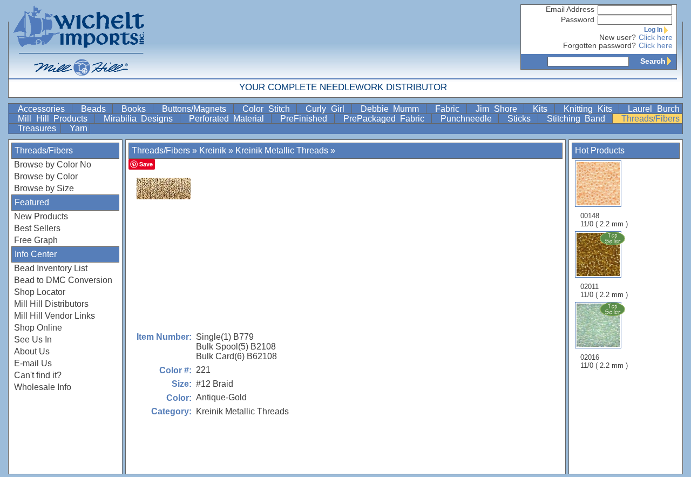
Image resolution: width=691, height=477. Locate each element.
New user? (617, 37)
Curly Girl (327, 108)
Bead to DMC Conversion (63, 280)
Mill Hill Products (55, 118)
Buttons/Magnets (196, 108)
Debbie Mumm (392, 108)
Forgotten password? (599, 46)
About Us (32, 351)
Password (577, 20)
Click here (656, 37)
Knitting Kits (590, 108)
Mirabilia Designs (141, 118)
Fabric (449, 108)
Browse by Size (44, 188)
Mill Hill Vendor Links (54, 315)
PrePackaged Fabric (386, 118)
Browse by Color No (52, 164)
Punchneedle (469, 118)
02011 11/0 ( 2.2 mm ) (604, 291)
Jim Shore (498, 108)
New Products (41, 216)
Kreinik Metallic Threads (281, 150)
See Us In (33, 339)
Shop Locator (39, 292)
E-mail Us (33, 363)
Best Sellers (37, 228)
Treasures (38, 128)
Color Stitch (268, 108)
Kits (542, 108)
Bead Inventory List (50, 268)
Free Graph (36, 240)
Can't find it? (38, 375)
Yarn (78, 128)
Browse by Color (46, 176)
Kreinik (212, 150)
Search (653, 61)
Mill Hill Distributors (51, 303)
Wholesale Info (42, 387)
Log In (653, 29)
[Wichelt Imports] (79, 39)
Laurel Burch (654, 108)
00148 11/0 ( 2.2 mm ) (604, 220)
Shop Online (38, 327)
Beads (96, 108)
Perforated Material (229, 118)
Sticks (521, 118)
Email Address (570, 9)
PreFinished (306, 118)
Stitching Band (578, 118)
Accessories (44, 108)
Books (136, 108)
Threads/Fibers (650, 118)
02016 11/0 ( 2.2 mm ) (604, 361)
